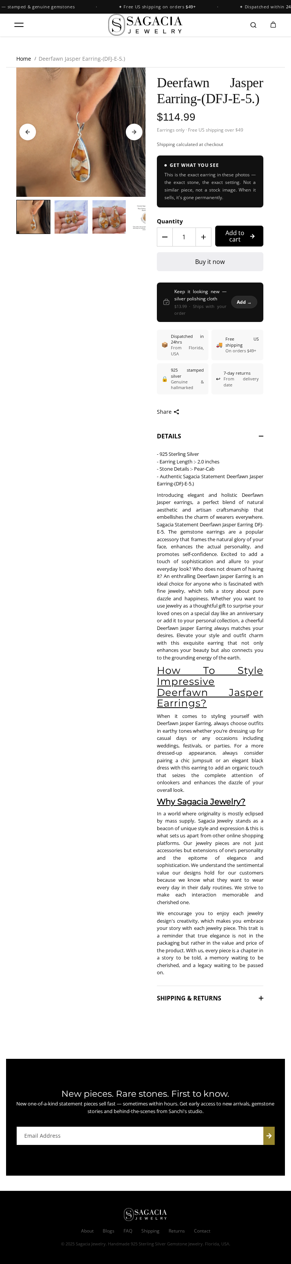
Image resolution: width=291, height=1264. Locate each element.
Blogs (108, 1231)
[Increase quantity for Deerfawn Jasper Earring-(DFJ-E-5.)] (203, 237)
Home (23, 58)
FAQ (128, 1231)
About (87, 1231)
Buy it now (210, 262)
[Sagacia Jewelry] (145, 25)
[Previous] (27, 132)
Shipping (166, 144)
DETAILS (169, 436)
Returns (177, 1231)
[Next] (134, 132)
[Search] (253, 25)
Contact (202, 1231)
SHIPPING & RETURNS (189, 998)
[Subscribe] (269, 1136)
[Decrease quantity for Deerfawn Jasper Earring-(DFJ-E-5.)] (165, 237)
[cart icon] (273, 25)
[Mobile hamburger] (19, 25)
